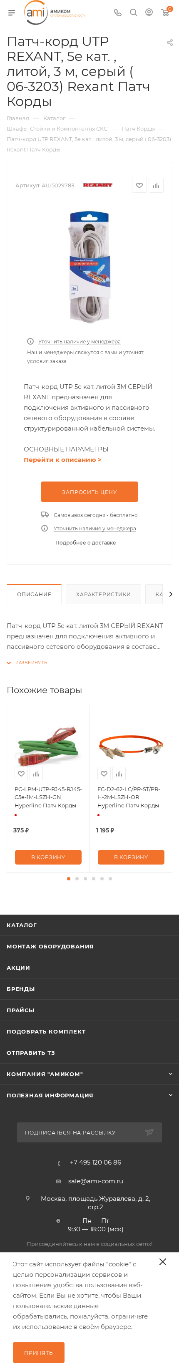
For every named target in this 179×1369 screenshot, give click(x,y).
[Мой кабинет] (149, 13)
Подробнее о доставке (85, 543)
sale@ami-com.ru (95, 1181)
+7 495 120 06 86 (95, 1162)
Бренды (21, 989)
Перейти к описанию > (63, 460)
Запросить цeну (89, 492)
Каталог (22, 925)
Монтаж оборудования (50, 946)
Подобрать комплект (46, 1031)
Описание (34, 594)
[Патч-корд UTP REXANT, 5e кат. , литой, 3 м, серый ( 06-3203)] (89, 267)
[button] (69, 879)
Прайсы (21, 1010)
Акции (18, 967)
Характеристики (103, 594)
